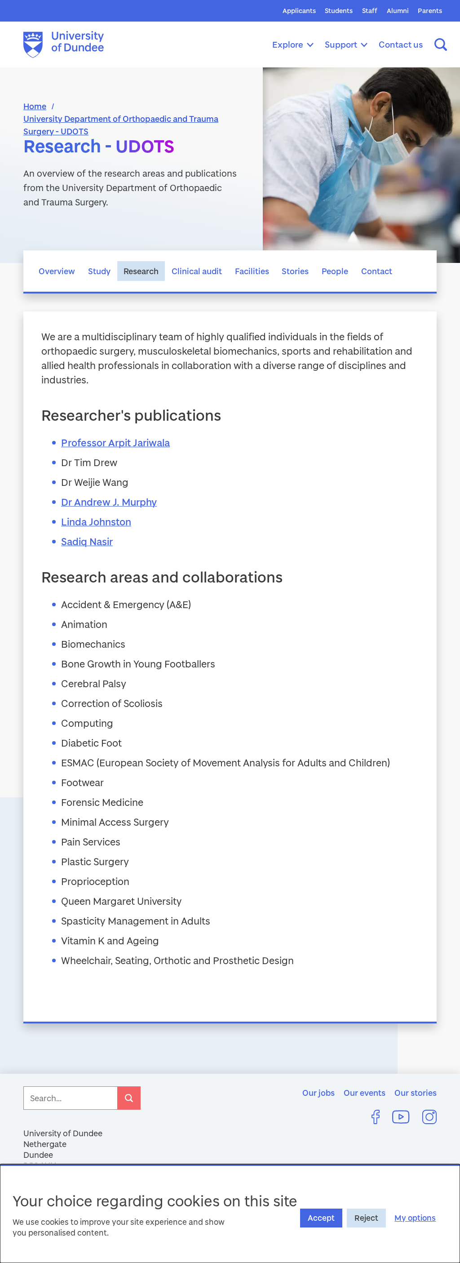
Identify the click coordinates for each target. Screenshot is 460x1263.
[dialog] (230, 1213)
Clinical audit (197, 271)
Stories (295, 271)
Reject (366, 1218)
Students (339, 10)
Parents (430, 10)
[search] (129, 1098)
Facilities (252, 271)
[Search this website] (441, 44)
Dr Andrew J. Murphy (109, 501)
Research (141, 271)
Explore (287, 44)
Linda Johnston (96, 521)
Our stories (415, 1092)
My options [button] (415, 1218)
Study (99, 271)
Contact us (401, 44)
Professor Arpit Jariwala (115, 442)
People (335, 271)
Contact (376, 271)
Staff (369, 10)
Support (341, 44)
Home (34, 106)
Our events (364, 1092)
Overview (57, 271)
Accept (321, 1218)
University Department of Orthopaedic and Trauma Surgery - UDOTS (120, 125)
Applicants (299, 10)
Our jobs (318, 1092)
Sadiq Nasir (87, 541)
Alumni (398, 10)
